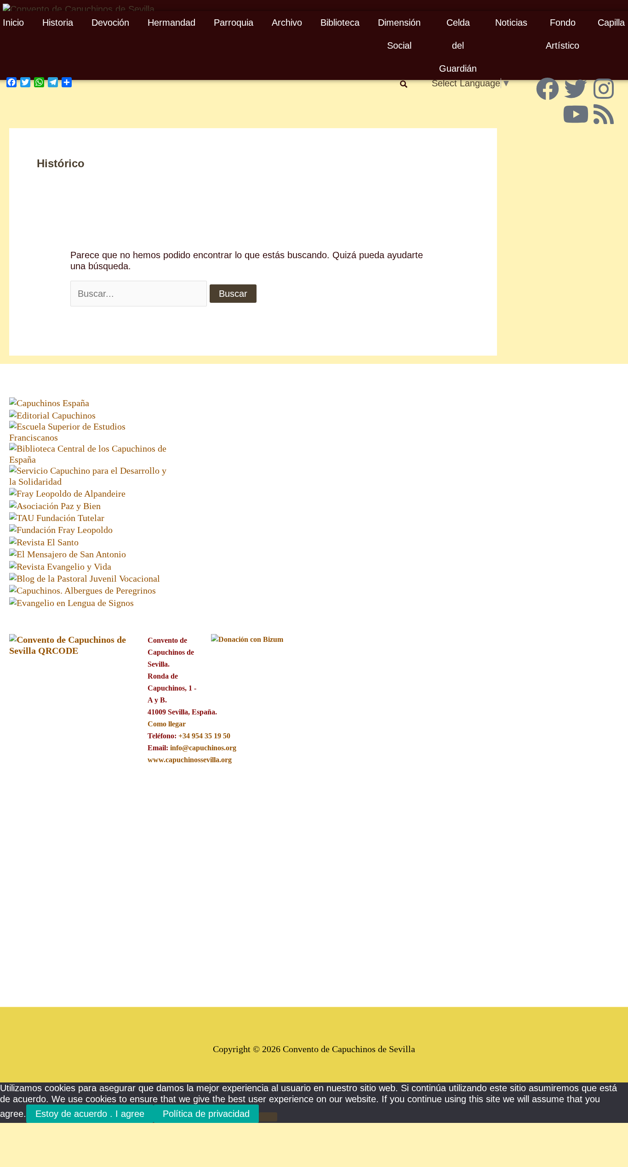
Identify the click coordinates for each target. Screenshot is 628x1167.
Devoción (110, 22)
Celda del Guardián (458, 45)
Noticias (511, 22)
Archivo (287, 22)
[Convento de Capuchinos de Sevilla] (78, 8)
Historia (57, 22)
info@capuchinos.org (203, 748)
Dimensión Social (399, 34)
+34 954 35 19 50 (204, 736)
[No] (268, 1117)
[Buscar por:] (138, 293)
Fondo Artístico (562, 34)
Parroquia (233, 22)
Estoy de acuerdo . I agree (89, 1114)
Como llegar (166, 724)
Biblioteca (340, 22)
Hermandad (171, 22)
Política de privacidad (206, 1114)
